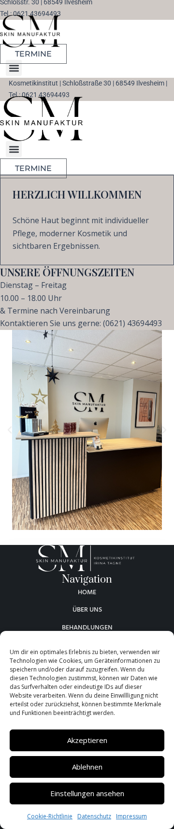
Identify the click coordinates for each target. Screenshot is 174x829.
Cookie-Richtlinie (49, 816)
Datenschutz (94, 816)
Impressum (131, 816)
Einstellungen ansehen (87, 793)
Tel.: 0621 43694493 (30, 14)
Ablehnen (87, 767)
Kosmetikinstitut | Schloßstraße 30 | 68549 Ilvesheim (86, 83)
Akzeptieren (87, 740)
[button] (14, 68)
